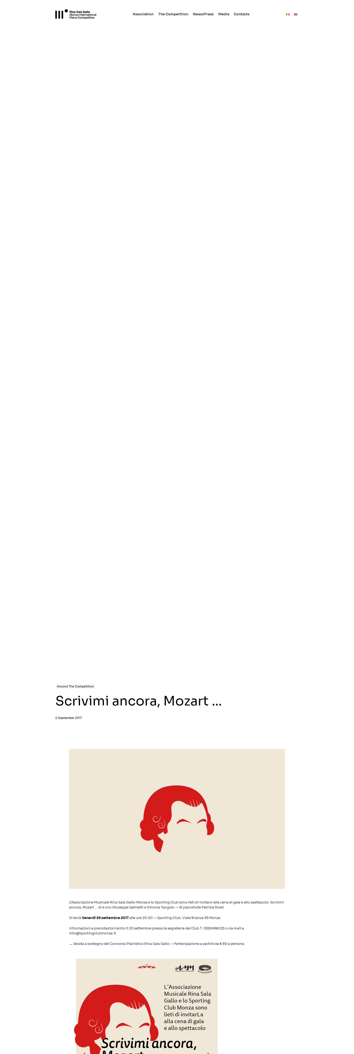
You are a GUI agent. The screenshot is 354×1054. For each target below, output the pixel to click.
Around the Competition (75, 686)
